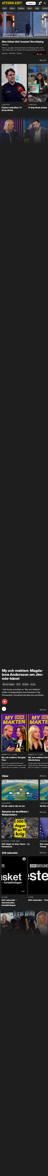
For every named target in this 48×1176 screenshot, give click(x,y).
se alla (43, 60)
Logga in (30, 3)
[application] (24, 25)
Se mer (39, 54)
